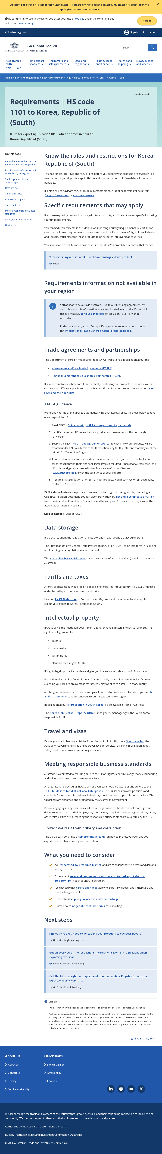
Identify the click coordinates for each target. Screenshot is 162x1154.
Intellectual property (15, 199)
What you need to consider (19, 219)
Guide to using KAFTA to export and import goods (99, 425)
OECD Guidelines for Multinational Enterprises (74, 791)
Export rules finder (52, 77)
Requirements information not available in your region (20, 172)
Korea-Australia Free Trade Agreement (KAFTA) (82, 368)
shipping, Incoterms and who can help (94, 899)
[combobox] (134, 47)
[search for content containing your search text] (152, 47)
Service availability (18, 1089)
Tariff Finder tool (66, 599)
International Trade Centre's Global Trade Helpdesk (98, 331)
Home (8, 77)
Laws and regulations (27, 77)
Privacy (12, 1081)
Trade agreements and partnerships (16, 181)
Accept (147, 21)
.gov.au (17, 32)
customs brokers (83, 195)
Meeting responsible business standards (20, 212)
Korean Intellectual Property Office (72, 713)
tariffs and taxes (86, 887)
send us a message (92, 313)
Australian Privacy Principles (68, 558)
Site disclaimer (55, 1064)
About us (13, 1064)
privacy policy (25, 23)
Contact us (14, 1073)
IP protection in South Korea (85, 704)
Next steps (10, 225)
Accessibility (54, 1073)
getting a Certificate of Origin (135, 496)
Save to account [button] (141, 94)
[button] (158, 4)
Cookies (52, 1081)
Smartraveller (135, 741)
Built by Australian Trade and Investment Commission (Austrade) (43, 1134)
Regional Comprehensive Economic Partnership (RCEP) (86, 376)
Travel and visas (13, 204)
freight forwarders (57, 195)
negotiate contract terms (88, 906)
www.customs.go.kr (65, 472)
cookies (79, 18)
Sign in (134, 32)
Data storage (12, 187)
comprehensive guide (92, 836)
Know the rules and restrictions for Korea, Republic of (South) (21, 163)
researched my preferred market (80, 865)
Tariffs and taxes (13, 193)
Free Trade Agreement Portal (91, 443)
